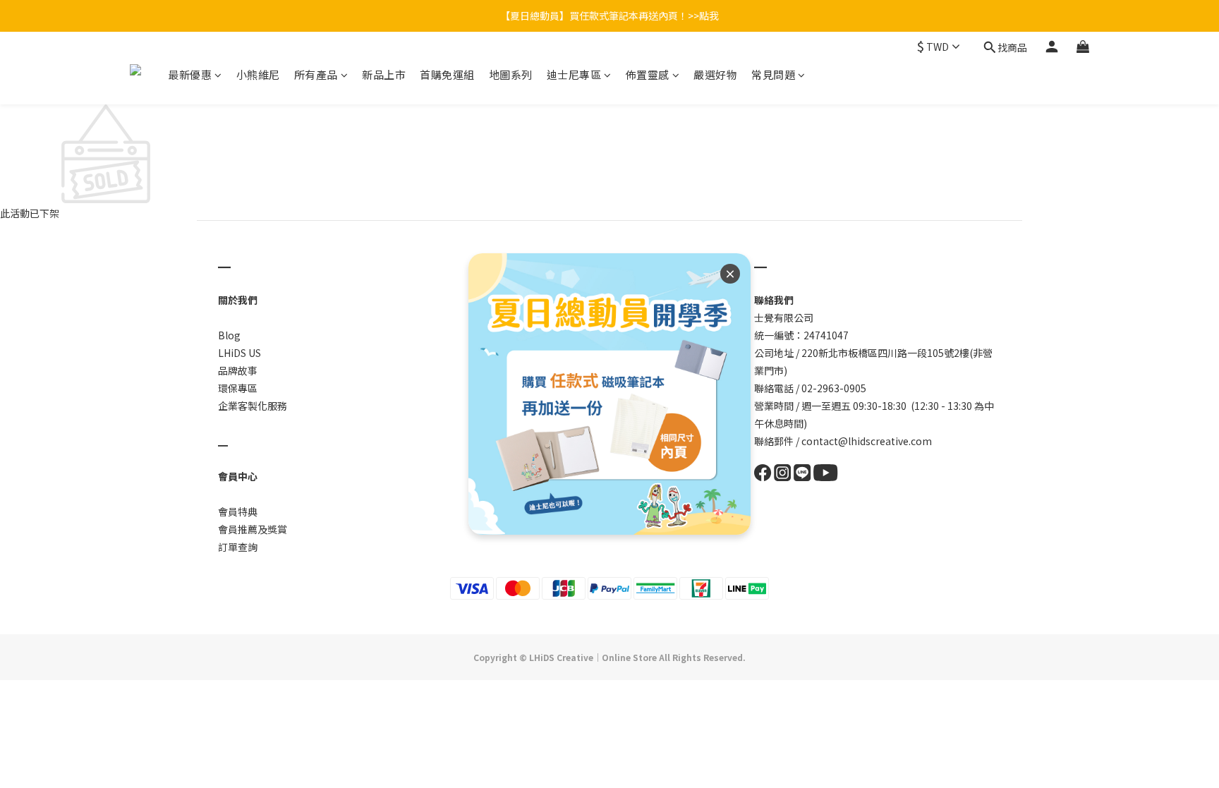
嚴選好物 (715, 74)
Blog (229, 335)
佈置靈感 (647, 74)
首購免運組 (447, 74)
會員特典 (237, 511)
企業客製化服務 (252, 406)
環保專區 (237, 388)
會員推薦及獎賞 (252, 529)
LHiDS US (239, 353)
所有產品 (316, 74)
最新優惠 (190, 74)
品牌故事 (237, 370)
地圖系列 (511, 74)
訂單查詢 (237, 547)
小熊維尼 (258, 74)
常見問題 (773, 74)
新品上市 (384, 74)
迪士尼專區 (574, 74)
